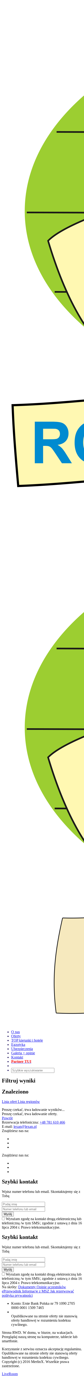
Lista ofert (10, 1102)
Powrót (7, 1118)
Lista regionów (29, 1102)
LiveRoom (10, 1374)
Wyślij (8, 1214)
